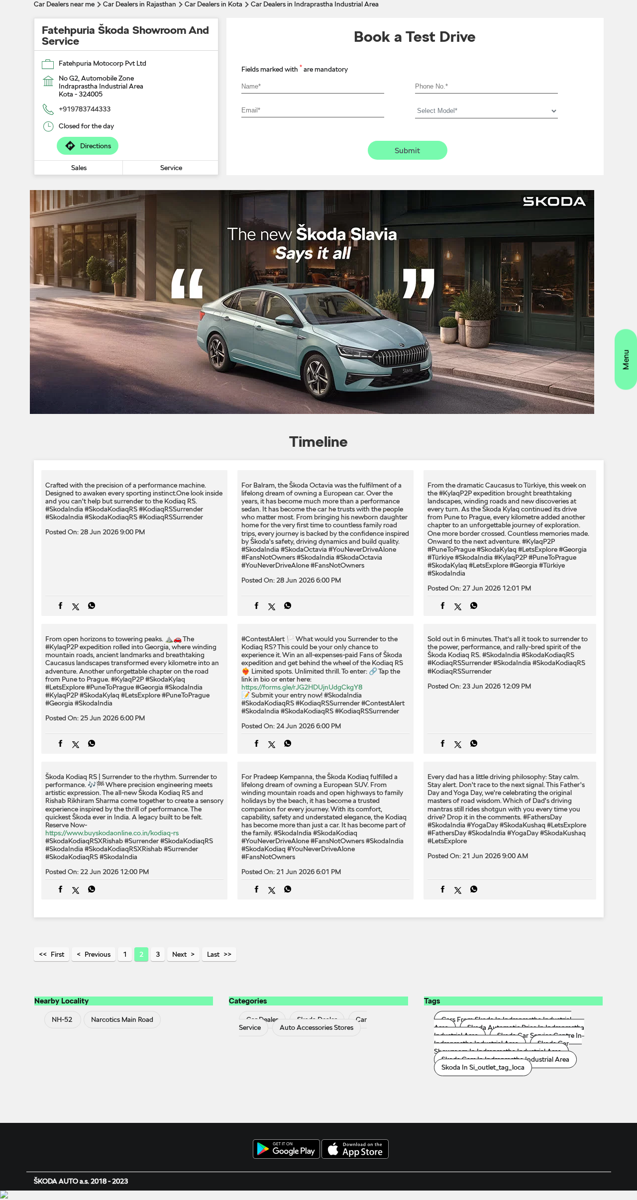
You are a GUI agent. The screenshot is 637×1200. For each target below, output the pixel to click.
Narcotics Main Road (122, 1019)
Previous (97, 954)
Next (179, 954)
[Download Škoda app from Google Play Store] (286, 1149)
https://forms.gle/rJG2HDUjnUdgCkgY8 (301, 687)
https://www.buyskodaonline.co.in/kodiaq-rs (112, 833)
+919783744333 (84, 109)
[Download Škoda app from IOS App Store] (355, 1149)
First (57, 954)
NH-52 (62, 1019)
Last (213, 954)
